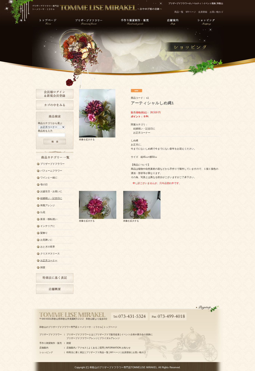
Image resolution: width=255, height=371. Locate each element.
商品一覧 (178, 12)
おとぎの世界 (47, 246)
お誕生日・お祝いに (51, 191)
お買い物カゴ (216, 12)
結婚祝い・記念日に (51, 198)
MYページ (191, 12)
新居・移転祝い (48, 219)
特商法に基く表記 (75, 352)
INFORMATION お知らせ (118, 347)
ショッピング (206, 21)
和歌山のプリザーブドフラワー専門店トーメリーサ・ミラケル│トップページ (78, 327)
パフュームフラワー (51, 170)
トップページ (48, 21)
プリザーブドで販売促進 (107, 334)
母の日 (44, 184)
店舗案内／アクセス (76, 347)
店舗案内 (172, 21)
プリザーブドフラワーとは (79, 334)
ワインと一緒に (48, 177)
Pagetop (207, 308)
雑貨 (42, 267)
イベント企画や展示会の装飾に (137, 334)
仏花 (42, 212)
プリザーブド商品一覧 (97, 352)
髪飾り (44, 233)
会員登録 (202, 12)
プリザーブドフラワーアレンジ (82, 338)
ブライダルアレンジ (109, 338)
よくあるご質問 (96, 347)
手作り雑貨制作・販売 (135, 21)
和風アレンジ (47, 205)
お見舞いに (46, 239)
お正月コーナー (48, 260)
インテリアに (47, 226)
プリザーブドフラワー (89, 21)
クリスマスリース (50, 253)
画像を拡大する (87, 139)
